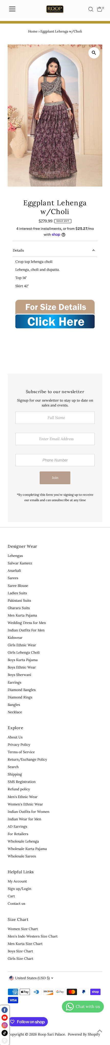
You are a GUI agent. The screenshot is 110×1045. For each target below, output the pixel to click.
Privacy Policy (19, 744)
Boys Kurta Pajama (23, 660)
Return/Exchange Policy (27, 759)
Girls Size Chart (20, 958)
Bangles (14, 704)
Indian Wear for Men (24, 819)
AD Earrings (17, 826)
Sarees (13, 578)
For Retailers (18, 834)
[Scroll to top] (100, 1031)
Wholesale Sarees (22, 856)
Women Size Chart (23, 929)
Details (18, 250)
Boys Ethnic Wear (22, 667)
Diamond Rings (20, 697)
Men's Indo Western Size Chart (33, 936)
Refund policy (19, 789)
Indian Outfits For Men (26, 630)
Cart (11, 896)
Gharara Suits (19, 608)
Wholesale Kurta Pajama (27, 848)
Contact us (16, 903)
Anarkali (14, 570)
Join (55, 477)
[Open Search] (91, 9)
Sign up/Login (19, 888)
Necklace (15, 712)
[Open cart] (99, 9)
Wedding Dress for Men (27, 622)
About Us (15, 737)
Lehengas (15, 555)
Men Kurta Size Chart (25, 943)
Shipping (15, 774)
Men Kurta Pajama (22, 615)
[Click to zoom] (94, 53)
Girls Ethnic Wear (22, 645)
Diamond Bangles (22, 689)
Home (33, 31)
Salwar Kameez (20, 563)
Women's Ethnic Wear (25, 804)
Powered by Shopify (84, 1034)
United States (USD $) (32, 978)
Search (13, 766)
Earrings (14, 682)
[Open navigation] (12, 9)
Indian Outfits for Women (28, 811)
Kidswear (15, 637)
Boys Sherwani (19, 674)
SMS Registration (22, 781)
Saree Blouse (18, 585)
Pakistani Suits (19, 600)
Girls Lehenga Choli (24, 652)
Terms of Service (21, 752)
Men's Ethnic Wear (23, 796)
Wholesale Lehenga (23, 841)
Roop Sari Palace (51, 1034)
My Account (17, 881)
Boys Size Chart (20, 951)
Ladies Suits (17, 593)
